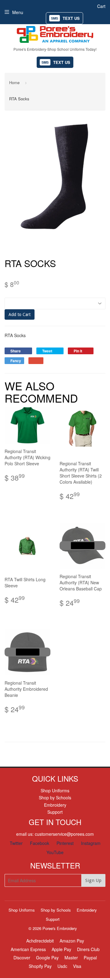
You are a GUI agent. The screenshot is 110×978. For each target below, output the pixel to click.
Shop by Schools (55, 797)
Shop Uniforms (55, 790)
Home (14, 82)
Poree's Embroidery (59, 928)
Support (55, 812)
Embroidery (55, 805)
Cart (101, 6)
